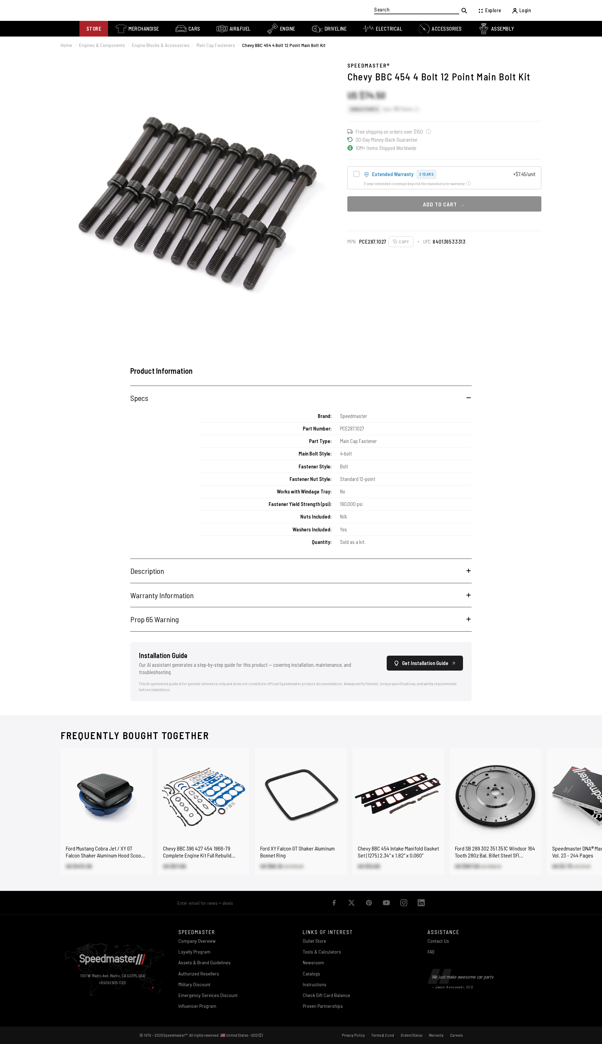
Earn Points (398, 109)
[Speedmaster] (112, 959)
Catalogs (311, 973)
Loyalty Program (194, 952)
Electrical (389, 29)
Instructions (314, 984)
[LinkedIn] (421, 902)
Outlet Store (314, 941)
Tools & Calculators (322, 952)
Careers (456, 1035)
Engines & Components (102, 45)
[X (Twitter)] (351, 902)
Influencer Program (197, 1006)
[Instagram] (403, 902)
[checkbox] (444, 177)
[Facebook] (334, 902)
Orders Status (411, 1035)
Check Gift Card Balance (326, 995)
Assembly (502, 29)
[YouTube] (386, 902)
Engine (287, 29)
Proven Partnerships (323, 1006)
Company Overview (197, 941)
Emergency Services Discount (208, 995)
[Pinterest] (368, 902)
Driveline (336, 29)
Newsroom (313, 962)
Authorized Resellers (198, 973)
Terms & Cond (382, 1035)
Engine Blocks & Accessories (161, 45)
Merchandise (144, 29)
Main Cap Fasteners (215, 45)
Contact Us (438, 941)
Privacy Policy (353, 1035)
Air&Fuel (240, 29)
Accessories (447, 29)
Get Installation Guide (425, 663)
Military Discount (194, 984)
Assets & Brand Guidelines (204, 962)
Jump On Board (316, 902)
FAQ (430, 952)
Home (66, 45)
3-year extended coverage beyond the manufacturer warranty (414, 183)
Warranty (436, 1035)
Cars (194, 29)
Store (93, 29)
